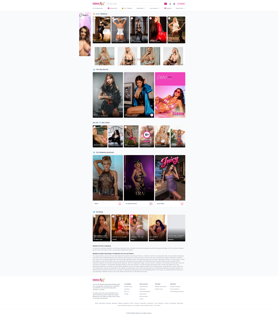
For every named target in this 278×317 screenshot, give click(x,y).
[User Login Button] (170, 4)
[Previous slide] (181, 14)
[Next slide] (184, 14)
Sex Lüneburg (136, 305)
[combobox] (136, 3)
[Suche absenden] (165, 4)
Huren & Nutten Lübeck (147, 305)
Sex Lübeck (157, 305)
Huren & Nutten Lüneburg (124, 305)
